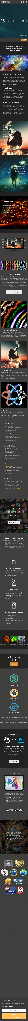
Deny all (14, 1014)
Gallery (18, 488)
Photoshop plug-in (9, 466)
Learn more (11, 1006)
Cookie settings (14, 1010)
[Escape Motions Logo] (5, 2)
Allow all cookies (14, 1017)
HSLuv (13, 439)
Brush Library (17, 434)
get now (23, 39)
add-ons (14, 285)
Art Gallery (6, 644)
